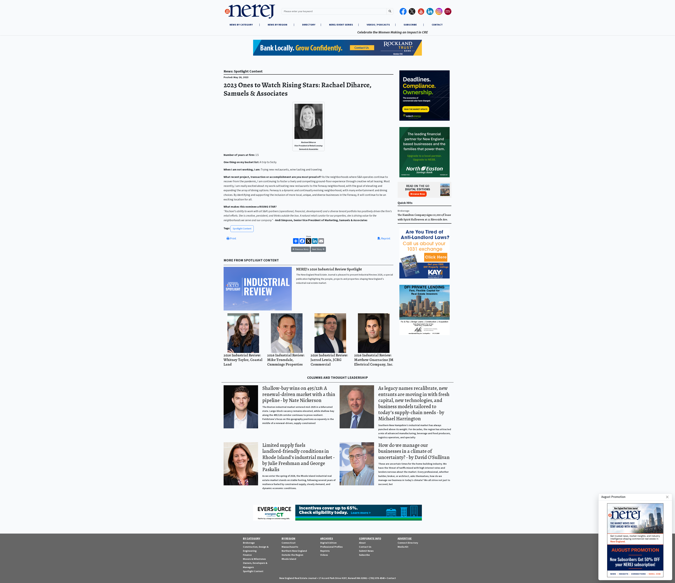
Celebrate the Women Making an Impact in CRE (357, 32)
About (362, 543)
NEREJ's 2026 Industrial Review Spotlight (329, 269)
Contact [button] (437, 25)
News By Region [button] (278, 25)
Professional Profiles (331, 547)
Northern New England (294, 551)
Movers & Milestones (254, 559)
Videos (324, 555)
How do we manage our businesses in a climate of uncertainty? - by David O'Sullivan (414, 451)
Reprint (385, 238)
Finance (247, 555)
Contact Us (365, 547)
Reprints (325, 551)
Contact (391, 578)
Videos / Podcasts (378, 25)
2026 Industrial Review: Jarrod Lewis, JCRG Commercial (329, 360)
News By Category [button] (241, 25)
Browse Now (417, 194)
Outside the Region (292, 555)
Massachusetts (290, 547)
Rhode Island (289, 559)
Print (232, 238)
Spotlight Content (242, 228)
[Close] (667, 497)
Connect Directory (408, 543)
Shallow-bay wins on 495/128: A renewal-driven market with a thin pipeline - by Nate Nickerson (298, 394)
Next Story (317, 249)
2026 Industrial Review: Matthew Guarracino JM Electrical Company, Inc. (373, 360)
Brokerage (403, 211)
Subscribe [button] (410, 25)
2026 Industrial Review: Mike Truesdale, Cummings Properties (285, 360)
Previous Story (301, 249)
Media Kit (403, 547)
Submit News (366, 551)
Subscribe (364, 555)
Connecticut (288, 543)
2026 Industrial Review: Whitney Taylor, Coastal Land (243, 360)
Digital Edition (328, 543)
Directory (308, 25)
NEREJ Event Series (341, 25)
